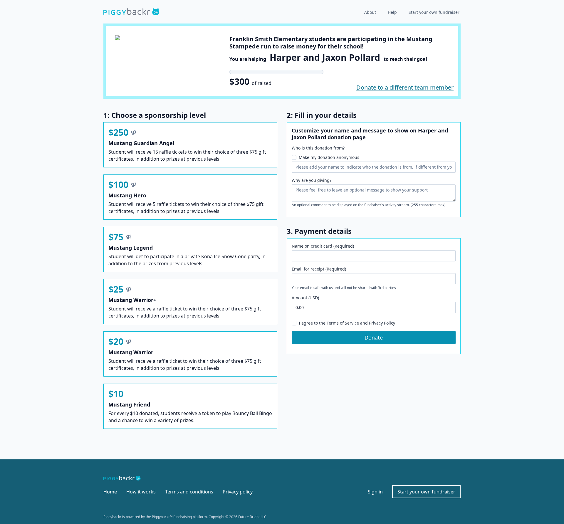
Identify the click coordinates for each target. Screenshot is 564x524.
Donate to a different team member (405, 87)
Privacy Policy (382, 323)
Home (110, 491)
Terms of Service (343, 323)
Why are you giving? (311, 180)
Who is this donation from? (318, 148)
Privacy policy (238, 491)
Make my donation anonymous (329, 157)
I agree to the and (347, 323)
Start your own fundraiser (434, 12)
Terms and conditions (189, 491)
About (370, 12)
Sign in (375, 491)
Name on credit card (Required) (323, 246)
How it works (141, 491)
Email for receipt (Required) (319, 269)
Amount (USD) (305, 297)
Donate (374, 337)
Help (392, 12)
